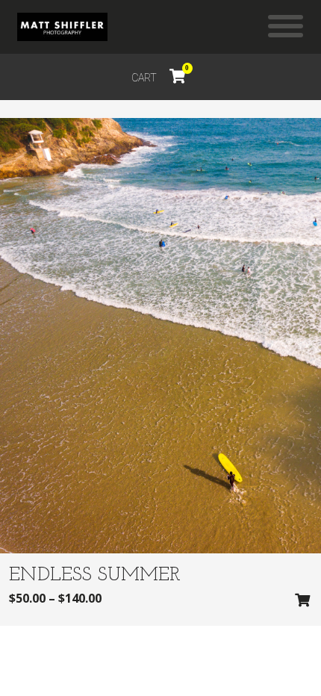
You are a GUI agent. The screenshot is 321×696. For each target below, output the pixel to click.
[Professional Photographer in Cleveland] (62, 27)
